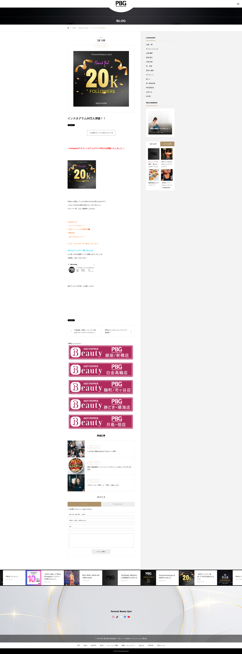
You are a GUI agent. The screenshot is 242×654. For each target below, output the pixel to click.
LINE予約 (150, 645)
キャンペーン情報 (112, 645)
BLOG (102, 645)
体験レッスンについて (128, 645)
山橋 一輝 (149, 44)
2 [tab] (160, 132)
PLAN (85, 645)
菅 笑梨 (149, 66)
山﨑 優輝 (149, 53)
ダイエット (150, 75)
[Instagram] (113, 617)
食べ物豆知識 (150, 83)
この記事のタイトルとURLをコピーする (101, 133)
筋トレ (148, 79)
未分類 (148, 96)
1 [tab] (158, 132)
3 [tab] (162, 132)
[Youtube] (129, 617)
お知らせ (149, 92)
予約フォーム (161, 645)
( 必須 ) (77, 514)
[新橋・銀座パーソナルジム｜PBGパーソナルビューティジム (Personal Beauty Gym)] (121, 3)
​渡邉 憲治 (149, 57)
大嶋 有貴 (149, 62)
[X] (121, 617)
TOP (78, 645)
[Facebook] (125, 617)
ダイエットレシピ (101, 45)
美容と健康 (150, 70)
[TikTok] (117, 617)
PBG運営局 (150, 87)
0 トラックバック (118, 504)
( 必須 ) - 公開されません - (78, 520)
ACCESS (93, 645)
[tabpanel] (160, 122)
